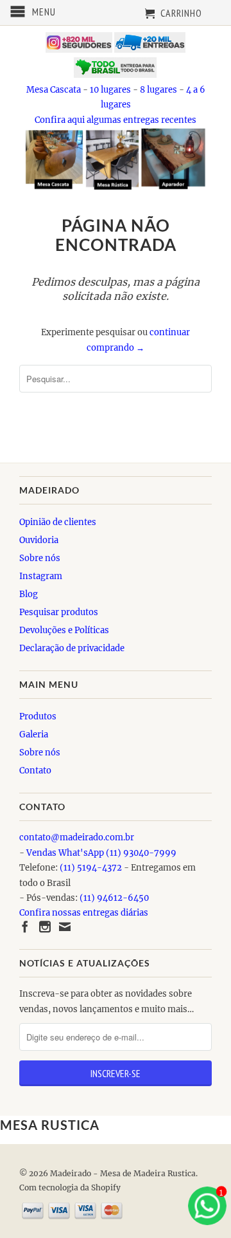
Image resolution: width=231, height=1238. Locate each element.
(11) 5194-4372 (91, 867)
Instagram (40, 576)
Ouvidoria (38, 540)
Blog (28, 594)
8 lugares (158, 89)
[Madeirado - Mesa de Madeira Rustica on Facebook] (25, 926)
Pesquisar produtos (58, 612)
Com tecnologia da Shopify (70, 1187)
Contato (35, 770)
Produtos (37, 716)
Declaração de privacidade (71, 648)
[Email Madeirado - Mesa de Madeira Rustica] (65, 926)
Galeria (33, 734)
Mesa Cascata (53, 89)
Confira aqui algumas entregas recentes (115, 120)
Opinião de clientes (57, 522)
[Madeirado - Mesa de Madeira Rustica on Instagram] (45, 926)
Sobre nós (39, 558)
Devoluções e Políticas (64, 630)
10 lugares (110, 89)
